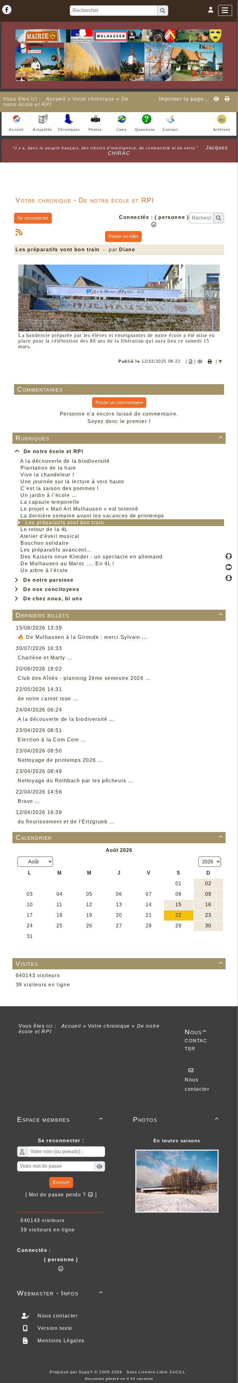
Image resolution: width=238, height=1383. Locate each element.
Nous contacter (196, 1040)
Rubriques (119, 438)
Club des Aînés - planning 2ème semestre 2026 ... (84, 678)
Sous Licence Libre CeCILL (156, 1372)
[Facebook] (6, 9)
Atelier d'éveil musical (50, 536)
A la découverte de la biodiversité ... (66, 719)
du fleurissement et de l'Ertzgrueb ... (66, 821)
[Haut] (229, 556)
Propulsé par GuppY (72, 1372)
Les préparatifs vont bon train (64, 522)
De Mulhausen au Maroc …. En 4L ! (67, 563)
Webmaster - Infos (60, 1293)
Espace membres (60, 1119)
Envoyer (61, 1182)
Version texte (54, 1328)
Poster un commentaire (119, 402)
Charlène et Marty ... (45, 657)
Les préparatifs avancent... (55, 550)
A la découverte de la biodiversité (65, 461)
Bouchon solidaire (44, 543)
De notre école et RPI (51, 451)
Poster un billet (123, 236)
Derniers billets (119, 615)
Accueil (55, 99)
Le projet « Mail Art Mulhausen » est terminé (79, 509)
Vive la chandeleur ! (47, 474)
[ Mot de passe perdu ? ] (61, 1194)
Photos (176, 1119)
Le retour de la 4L (44, 529)
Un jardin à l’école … (48, 495)
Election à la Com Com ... (52, 739)
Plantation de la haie (48, 468)
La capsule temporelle (50, 502)
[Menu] (225, 10)
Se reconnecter (32, 218)
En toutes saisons (177, 1140)
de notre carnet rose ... (48, 698)
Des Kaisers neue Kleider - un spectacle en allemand (91, 556)
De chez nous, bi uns (51, 598)
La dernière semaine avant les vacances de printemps (92, 515)
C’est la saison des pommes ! (59, 488)
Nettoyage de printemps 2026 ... (60, 760)
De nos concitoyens (49, 589)
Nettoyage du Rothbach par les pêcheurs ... (75, 780)
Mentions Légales (60, 1340)
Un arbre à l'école (44, 570)
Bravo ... (29, 801)
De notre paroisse (46, 580)
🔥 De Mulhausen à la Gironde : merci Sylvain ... (82, 637)
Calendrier (119, 837)
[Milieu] (229, 567)
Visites (119, 963)
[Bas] (229, 578)
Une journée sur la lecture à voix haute (72, 481)
